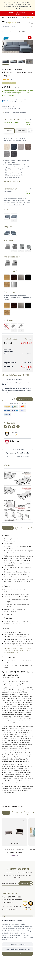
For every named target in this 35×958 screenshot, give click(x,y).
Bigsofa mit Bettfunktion (9, 83)
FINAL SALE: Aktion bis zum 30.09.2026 (17, 13)
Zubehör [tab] (6, 813)
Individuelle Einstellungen (17, 944)
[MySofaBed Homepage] (13, 22)
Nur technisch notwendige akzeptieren (18, 949)
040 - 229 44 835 (14, 897)
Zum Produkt (14, 843)
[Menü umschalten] (3, 22)
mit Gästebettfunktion (26, 32)
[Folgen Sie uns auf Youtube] (13, 427)
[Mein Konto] (25, 22)
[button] (17, 79)
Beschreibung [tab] (8, 528)
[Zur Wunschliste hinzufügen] (24, 820)
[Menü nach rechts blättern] (30, 131)
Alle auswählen (17, 954)
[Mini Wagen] (32, 22)
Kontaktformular (7, 902)
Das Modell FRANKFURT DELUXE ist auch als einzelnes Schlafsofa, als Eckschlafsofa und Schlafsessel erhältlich (18, 650)
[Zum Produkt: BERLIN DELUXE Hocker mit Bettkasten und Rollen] (14, 832)
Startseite (5, 32)
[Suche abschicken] (32, 26)
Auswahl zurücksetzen (12, 181)
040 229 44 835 (19, 453)
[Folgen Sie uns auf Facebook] (9, 427)
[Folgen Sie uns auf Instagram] (5, 427)
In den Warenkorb (24, 399)
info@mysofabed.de (14, 900)
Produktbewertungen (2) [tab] (24, 528)
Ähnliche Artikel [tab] (18, 813)
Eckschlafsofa (14, 32)
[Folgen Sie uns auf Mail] (18, 427)
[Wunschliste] (29, 22)
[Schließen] (32, 13)
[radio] (9, 130)
